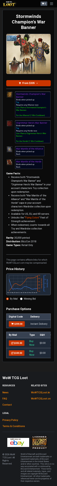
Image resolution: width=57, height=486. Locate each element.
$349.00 (18, 353)
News (5, 392)
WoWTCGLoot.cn (41, 398)
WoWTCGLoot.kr (40, 392)
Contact (7, 404)
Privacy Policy (10, 420)
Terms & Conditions (13, 426)
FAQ (4, 398)
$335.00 (18, 343)
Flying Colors (32, 217)
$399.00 (18, 324)
